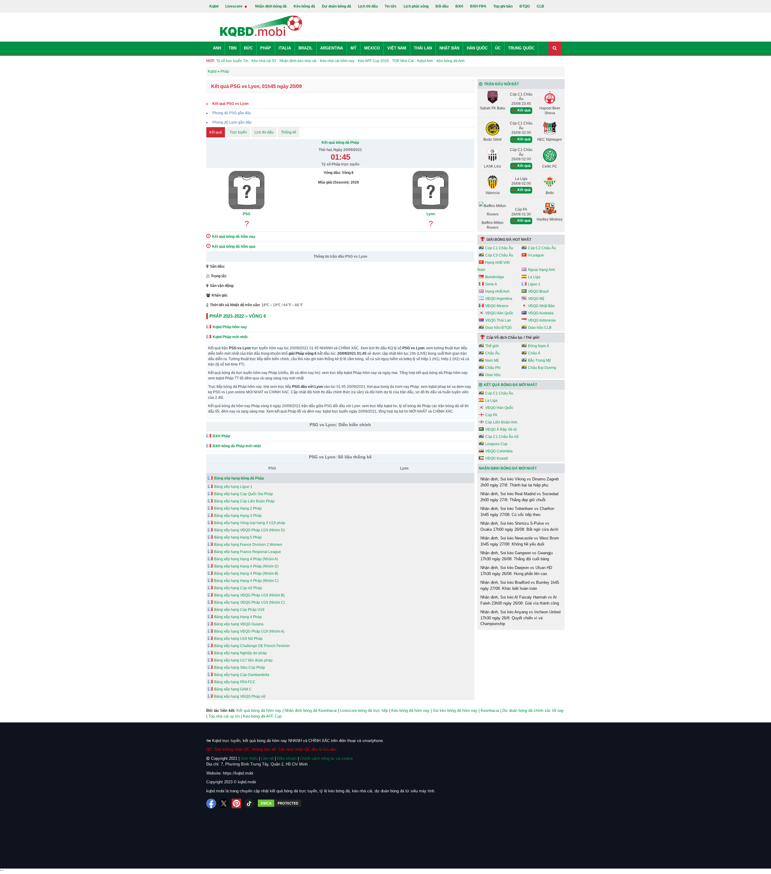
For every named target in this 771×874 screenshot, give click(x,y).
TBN (232, 48)
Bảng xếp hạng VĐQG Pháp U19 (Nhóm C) (249, 602)
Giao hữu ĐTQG (498, 327)
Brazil (305, 48)
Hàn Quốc (477, 48)
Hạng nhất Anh (497, 291)
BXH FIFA (478, 6)
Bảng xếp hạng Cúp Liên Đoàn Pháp (244, 501)
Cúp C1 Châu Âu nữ (502, 437)
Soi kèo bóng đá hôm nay (455, 710)
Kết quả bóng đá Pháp (340, 142)
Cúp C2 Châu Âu (542, 248)
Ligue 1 (534, 284)
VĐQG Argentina (498, 299)
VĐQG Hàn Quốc (499, 313)
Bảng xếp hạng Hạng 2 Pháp (238, 508)
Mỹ (354, 48)
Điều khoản (287, 758)
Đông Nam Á (538, 346)
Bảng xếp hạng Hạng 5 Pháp (238, 537)
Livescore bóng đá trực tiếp (364, 710)
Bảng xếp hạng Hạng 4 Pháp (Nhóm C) (246, 581)
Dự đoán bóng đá (336, 6)
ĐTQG (525, 6)
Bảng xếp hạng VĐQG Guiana (239, 624)
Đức (248, 48)
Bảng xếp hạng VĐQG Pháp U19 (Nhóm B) (249, 595)
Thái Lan (423, 48)
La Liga (534, 277)
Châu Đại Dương (542, 368)
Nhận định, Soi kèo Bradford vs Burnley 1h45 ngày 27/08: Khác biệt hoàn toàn (519, 585)
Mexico (372, 48)
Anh (217, 48)
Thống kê (288, 132)
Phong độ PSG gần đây (231, 113)
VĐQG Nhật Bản (541, 306)
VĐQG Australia (541, 313)
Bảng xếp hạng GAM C (233, 689)
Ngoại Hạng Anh (541, 270)
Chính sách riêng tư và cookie (326, 758)
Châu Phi (493, 368)
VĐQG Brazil (538, 291)
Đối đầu (441, 6)
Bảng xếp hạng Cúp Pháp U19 (239, 610)
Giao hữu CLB (539, 327)
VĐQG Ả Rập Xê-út (501, 429)
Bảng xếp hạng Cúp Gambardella (241, 675)
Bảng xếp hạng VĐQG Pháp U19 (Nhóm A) (249, 631)
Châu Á (534, 353)
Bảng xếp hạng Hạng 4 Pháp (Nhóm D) (246, 566)
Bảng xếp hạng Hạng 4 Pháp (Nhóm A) (246, 559)
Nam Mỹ (492, 360)
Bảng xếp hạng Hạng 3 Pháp (238, 516)
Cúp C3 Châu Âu (499, 255)
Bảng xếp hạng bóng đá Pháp (239, 478)
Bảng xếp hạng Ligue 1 (233, 487)
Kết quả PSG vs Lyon (230, 104)
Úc (498, 48)
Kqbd (213, 6)
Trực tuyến (238, 132)
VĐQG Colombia (499, 451)
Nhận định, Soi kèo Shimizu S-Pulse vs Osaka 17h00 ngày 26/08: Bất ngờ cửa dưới (519, 526)
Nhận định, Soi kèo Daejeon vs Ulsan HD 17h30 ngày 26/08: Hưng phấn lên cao (516, 570)
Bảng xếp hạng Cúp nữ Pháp (238, 588)
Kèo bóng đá (304, 6)
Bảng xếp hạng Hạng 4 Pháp (238, 617)
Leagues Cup (496, 444)
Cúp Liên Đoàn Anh (501, 422)
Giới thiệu (249, 758)
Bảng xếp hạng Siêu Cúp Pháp (239, 667)
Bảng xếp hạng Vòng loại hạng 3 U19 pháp (249, 523)
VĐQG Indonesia (542, 320)
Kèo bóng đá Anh (450, 61)
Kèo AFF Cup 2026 (373, 61)
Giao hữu (493, 375)
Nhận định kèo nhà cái (298, 61)
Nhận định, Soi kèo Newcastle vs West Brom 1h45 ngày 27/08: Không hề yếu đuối (519, 541)
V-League (536, 255)
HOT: (210, 61)
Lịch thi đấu (368, 6)
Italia (285, 48)
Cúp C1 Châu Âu (499, 248)
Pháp (265, 48)
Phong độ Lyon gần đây (231, 122)
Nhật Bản (449, 48)
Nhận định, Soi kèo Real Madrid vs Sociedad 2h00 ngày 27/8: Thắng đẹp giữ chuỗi (519, 497)
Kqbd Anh (425, 61)
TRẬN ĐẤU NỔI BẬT (501, 84)
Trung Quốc (521, 48)
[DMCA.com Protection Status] (279, 803)
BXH (459, 6)
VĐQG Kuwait (496, 458)
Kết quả (215, 132)
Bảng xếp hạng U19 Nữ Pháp (238, 639)
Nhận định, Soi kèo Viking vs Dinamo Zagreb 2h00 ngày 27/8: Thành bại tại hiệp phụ (519, 482)
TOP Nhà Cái (403, 61)
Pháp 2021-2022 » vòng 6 (237, 316)
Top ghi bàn (503, 6)
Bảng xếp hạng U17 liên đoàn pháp (243, 660)
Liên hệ (267, 758)
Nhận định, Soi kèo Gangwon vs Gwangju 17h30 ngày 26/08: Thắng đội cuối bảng (516, 556)
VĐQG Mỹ (536, 299)
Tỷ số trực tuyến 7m (232, 61)
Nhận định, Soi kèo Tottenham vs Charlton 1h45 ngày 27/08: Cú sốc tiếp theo (517, 511)
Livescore (234, 6)
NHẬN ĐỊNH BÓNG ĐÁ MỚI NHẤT (508, 468)
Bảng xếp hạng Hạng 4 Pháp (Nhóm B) (246, 573)
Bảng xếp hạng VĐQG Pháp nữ (240, 696)
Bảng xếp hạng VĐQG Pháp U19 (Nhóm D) (249, 530)
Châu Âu (492, 353)
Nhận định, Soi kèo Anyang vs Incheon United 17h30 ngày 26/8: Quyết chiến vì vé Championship (520, 618)
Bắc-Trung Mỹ (539, 360)
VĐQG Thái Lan (498, 320)
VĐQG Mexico (496, 306)
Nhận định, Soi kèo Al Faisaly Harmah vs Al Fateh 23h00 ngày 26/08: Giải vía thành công (519, 600)
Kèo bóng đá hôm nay (410, 710)
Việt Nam (396, 48)
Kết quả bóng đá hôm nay (258, 710)
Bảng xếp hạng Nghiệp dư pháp (240, 653)
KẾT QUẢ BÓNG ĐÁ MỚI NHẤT (510, 385)
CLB (540, 6)
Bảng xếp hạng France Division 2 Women (248, 544)
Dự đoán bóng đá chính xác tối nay (533, 710)
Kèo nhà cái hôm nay (337, 61)
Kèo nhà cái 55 (263, 61)
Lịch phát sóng (416, 6)
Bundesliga (494, 277)
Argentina (331, 48)
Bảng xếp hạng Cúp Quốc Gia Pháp (243, 494)
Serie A (491, 284)
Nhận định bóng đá (271, 6)
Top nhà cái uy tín (224, 716)
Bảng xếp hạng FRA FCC (234, 682)
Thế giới (492, 346)
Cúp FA (491, 415)
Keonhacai (490, 710)
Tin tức (391, 6)
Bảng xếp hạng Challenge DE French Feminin (252, 646)
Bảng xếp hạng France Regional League (247, 552)
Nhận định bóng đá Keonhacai (311, 710)
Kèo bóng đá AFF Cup (262, 716)
